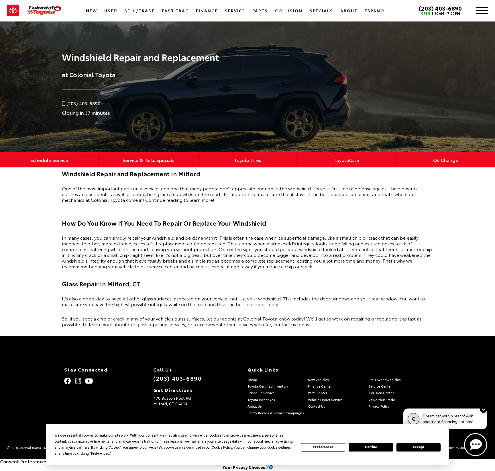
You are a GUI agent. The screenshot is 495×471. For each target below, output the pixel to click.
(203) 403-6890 (440, 8)
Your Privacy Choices (244, 467)
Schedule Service (49, 160)
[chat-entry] (475, 444)
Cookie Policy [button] (222, 447)
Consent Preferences (23, 461)
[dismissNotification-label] (483, 409)
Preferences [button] (100, 454)
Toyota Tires (247, 160)
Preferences (323, 447)
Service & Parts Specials (148, 160)
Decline (371, 447)
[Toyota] (13, 11)
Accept (418, 447)
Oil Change (445, 160)
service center (163, 266)
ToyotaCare (346, 160)
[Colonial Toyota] (44, 10)
